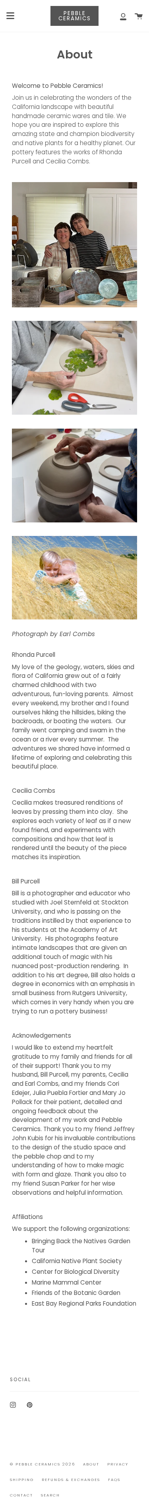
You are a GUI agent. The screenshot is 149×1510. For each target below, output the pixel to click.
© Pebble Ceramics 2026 (42, 1464)
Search (50, 1495)
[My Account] (119, 16)
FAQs (114, 1479)
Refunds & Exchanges (71, 1479)
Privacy (117, 1464)
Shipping (22, 1479)
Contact (21, 1495)
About (91, 1464)
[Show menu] (10, 16)
